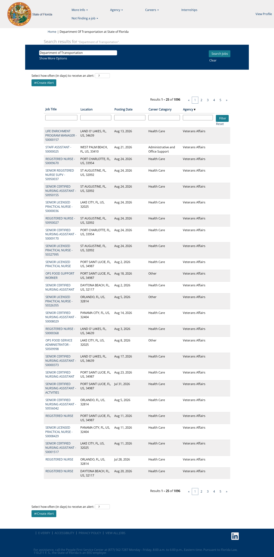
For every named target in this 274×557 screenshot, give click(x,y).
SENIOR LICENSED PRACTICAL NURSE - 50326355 (59, 301)
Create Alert (45, 83)
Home (52, 32)
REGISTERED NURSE (59, 416)
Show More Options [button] (53, 58)
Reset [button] (220, 124)
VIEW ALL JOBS (115, 533)
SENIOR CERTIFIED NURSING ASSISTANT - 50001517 (60, 447)
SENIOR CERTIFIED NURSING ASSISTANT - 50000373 (60, 360)
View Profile (264, 14)
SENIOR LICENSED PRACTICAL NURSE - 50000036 (59, 206)
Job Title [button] (51, 109)
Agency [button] (115, 10)
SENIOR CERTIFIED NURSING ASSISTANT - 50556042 (60, 404)
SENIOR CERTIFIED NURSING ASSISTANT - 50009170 (60, 234)
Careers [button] (151, 10)
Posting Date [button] (123, 109)
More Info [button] (79, 10)
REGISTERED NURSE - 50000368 (60, 331)
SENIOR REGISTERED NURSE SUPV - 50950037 (59, 174)
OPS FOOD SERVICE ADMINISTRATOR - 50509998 (58, 344)
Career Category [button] (160, 109)
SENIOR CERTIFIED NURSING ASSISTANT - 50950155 (60, 190)
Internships (189, 10)
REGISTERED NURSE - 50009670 (60, 161)
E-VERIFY (44, 533)
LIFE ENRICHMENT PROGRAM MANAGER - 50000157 (61, 135)
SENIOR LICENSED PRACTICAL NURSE (58, 264)
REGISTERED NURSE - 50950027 (60, 220)
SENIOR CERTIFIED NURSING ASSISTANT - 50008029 (60, 317)
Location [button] (87, 109)
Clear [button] (213, 60)
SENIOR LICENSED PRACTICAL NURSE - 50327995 (59, 250)
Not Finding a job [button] (84, 18)
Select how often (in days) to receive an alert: (63, 76)
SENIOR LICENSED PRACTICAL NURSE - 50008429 (59, 431)
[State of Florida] (27, 14)
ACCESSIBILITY (64, 533)
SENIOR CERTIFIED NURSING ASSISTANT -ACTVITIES (60, 388)
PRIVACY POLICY (90, 533)
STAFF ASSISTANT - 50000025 (58, 149)
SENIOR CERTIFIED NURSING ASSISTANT (59, 287)
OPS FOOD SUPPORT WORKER (59, 275)
